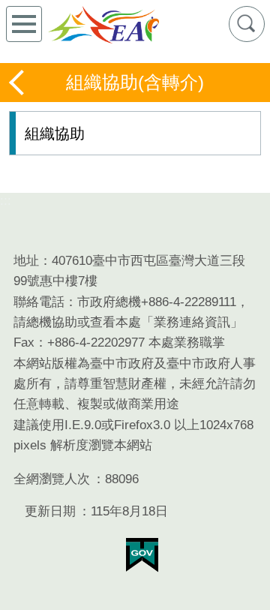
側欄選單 (24, 24)
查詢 (247, 24)
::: (5, 201)
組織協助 (55, 133)
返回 (18, 82)
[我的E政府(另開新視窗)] (142, 555)
